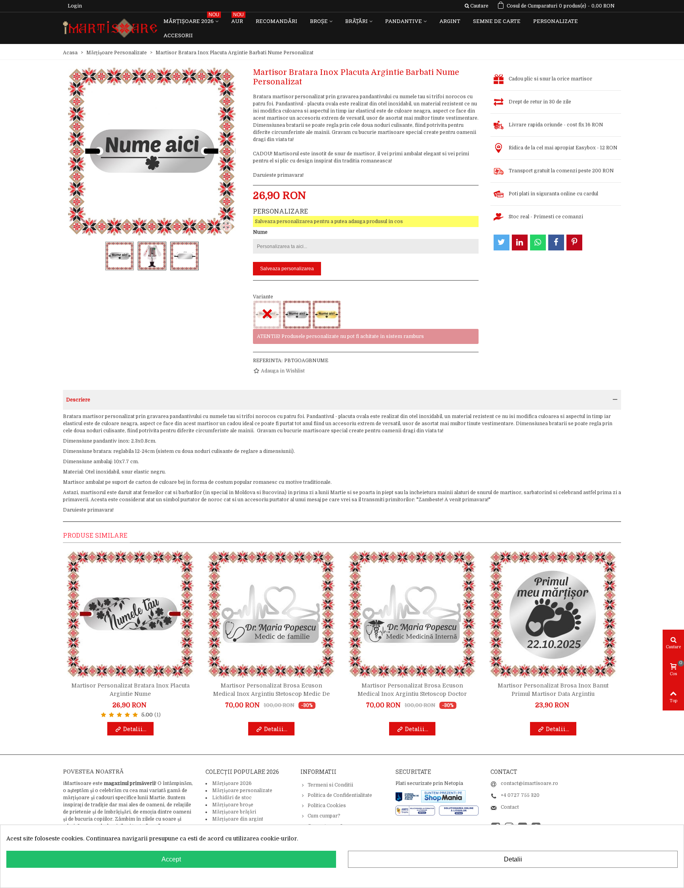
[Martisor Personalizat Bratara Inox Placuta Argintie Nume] (130, 614)
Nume (260, 232)
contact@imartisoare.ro (529, 783)
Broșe (319, 21)
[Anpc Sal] (417, 810)
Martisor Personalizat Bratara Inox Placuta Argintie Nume (130, 689)
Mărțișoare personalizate (242, 790)
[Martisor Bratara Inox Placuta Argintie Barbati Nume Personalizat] (297, 314)
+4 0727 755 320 (520, 795)
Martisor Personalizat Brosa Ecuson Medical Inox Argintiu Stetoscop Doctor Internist (412, 693)
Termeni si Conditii (330, 785)
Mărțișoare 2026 (191, 19)
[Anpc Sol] (459, 810)
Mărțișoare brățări (234, 812)
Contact (510, 807)
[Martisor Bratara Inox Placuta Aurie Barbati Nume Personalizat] (326, 314)
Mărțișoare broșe (232, 805)
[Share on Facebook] (556, 242)
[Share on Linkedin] (520, 242)
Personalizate (555, 21)
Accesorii (178, 35)
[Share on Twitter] (501, 242)
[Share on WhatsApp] (538, 242)
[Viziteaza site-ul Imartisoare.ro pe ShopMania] (443, 796)
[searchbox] (476, 6)
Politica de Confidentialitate (340, 795)
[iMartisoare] (110, 28)
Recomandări (276, 21)
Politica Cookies (327, 805)
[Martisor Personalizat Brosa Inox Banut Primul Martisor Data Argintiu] (553, 614)
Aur (237, 19)
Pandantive (403, 21)
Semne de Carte (497, 21)
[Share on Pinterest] (574, 242)
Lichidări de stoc (232, 797)
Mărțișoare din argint (237, 819)
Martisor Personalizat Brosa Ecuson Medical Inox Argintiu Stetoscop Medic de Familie (271, 693)
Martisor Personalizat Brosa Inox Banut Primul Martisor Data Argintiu (553, 689)
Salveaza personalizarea (287, 268)
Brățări (356, 21)
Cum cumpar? (324, 816)
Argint (449, 21)
